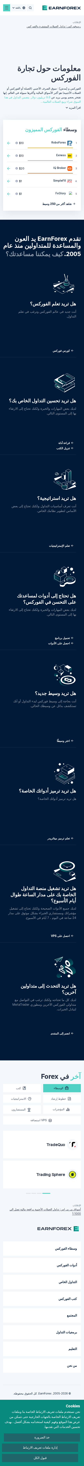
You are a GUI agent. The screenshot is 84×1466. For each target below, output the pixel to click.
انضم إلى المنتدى (61, 1033)
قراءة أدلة (64, 442)
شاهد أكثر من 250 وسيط (57, 203)
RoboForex (58, 142)
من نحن (72, 1365)
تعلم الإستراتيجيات (60, 545)
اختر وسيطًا (64, 740)
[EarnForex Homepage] (61, 7)
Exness (61, 155)
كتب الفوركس (68, 1299)
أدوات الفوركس (67, 1265)
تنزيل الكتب (63, 448)
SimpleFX (59, 180)
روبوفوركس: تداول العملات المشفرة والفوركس (54, 26)
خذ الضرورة (42, 1437)
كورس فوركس (62, 350)
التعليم (73, 1349)
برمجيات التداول (66, 1332)
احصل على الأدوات (59, 643)
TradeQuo (55, 1144)
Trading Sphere (50, 1174)
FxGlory (60, 193)
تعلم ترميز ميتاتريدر (59, 838)
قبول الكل (40, 1458)
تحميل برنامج (63, 638)
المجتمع (72, 1315)
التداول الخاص (68, 1282)
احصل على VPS (61, 935)
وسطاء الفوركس (66, 1248)
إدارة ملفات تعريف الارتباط (40, 1447)
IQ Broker (59, 167)
